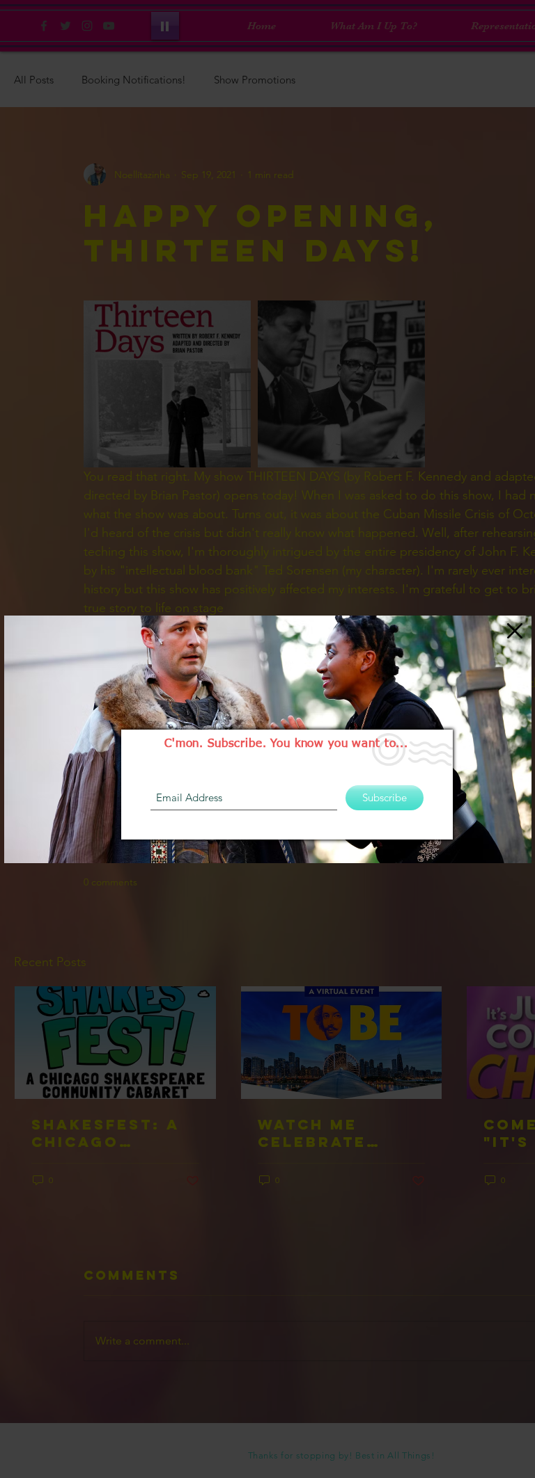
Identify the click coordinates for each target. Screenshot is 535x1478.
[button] (514, 630)
